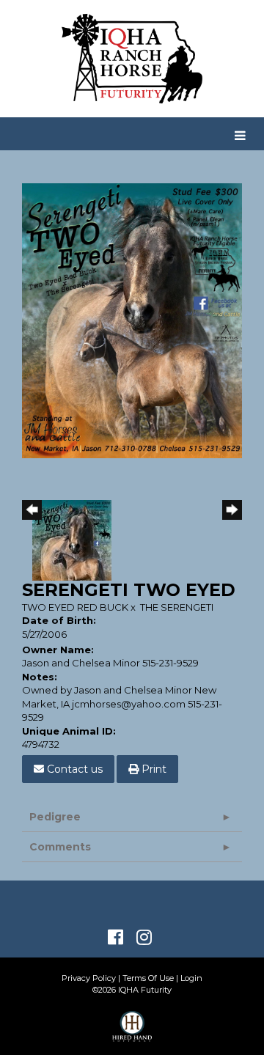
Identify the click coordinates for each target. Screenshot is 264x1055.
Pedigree (55, 816)
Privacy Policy (89, 978)
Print (152, 769)
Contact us (73, 769)
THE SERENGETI (176, 607)
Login (191, 978)
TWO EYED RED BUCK (75, 607)
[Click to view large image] (132, 320)
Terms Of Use (148, 978)
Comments (60, 846)
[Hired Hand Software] (132, 1033)
